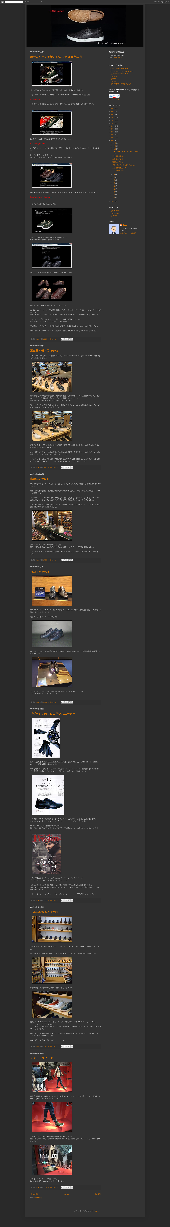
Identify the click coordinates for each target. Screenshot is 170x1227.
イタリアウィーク (41, 1058)
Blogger (96, 1211)
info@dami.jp (117, 57)
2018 (113, 132)
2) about (113, 79)
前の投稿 (98, 1194)
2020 (113, 126)
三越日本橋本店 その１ (44, 911)
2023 (113, 117)
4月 (114, 189)
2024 (113, 114)
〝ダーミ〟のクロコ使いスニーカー (52, 713)
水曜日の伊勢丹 (40, 478)
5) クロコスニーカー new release (122, 71)
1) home (113, 81)
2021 (113, 123)
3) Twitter (114, 216)
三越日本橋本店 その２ (44, 350)
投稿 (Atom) (38, 1198)
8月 (114, 177)
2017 (113, 135)
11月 (114, 146)
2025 (113, 111)
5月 (114, 186)
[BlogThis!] (64, 339)
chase (124, 225)
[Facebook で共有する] (69, 339)
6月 (114, 183)
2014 (113, 201)
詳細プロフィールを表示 (128, 233)
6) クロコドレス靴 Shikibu (119, 69)
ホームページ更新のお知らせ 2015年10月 (56, 56)
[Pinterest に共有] (71, 339)
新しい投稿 (34, 1194)
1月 (114, 197)
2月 (114, 195)
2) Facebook (115, 213)
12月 (114, 143)
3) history (114, 76)
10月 (114, 149)
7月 (114, 180)
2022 (113, 120)
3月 (114, 192)
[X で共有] (67, 339)
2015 (113, 141)
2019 (113, 129)
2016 (113, 138)
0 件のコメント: (53, 339)
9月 (114, 174)
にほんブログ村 (114, 99)
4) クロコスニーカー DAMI (119, 74)
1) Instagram (115, 211)
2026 (113, 109)
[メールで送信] (62, 339)
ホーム (66, 1194)
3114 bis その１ (40, 571)
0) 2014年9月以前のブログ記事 (121, 84)
